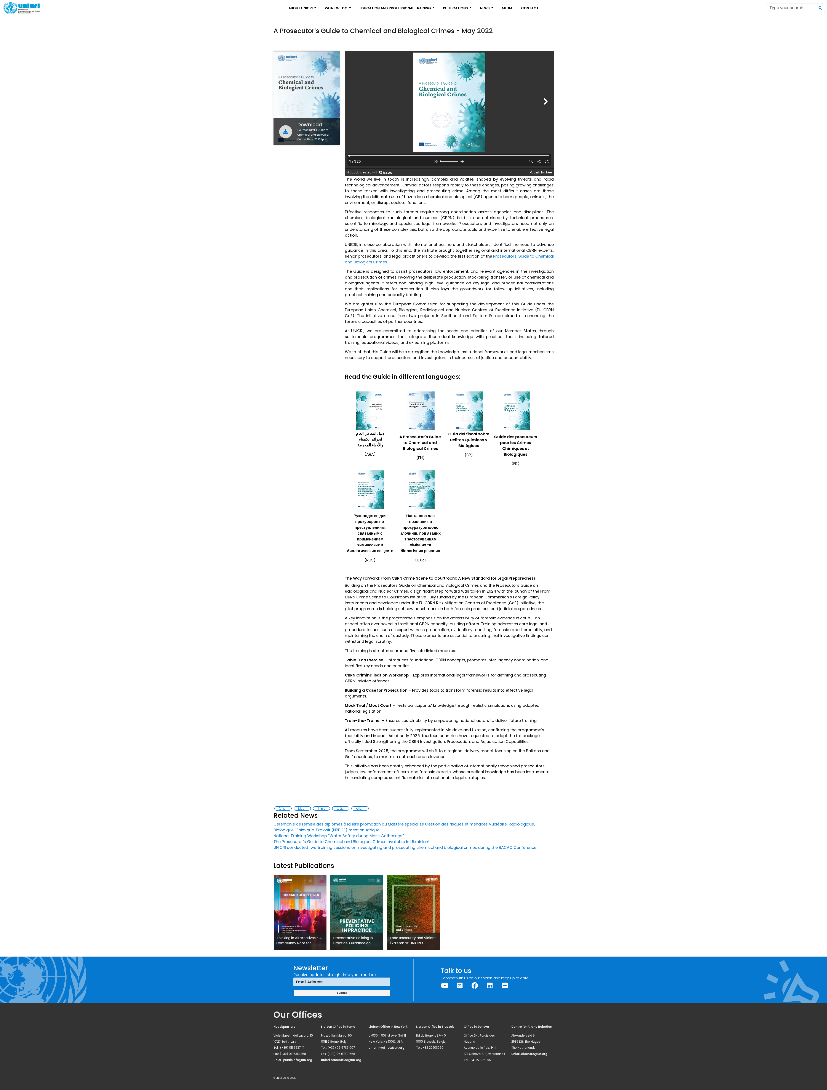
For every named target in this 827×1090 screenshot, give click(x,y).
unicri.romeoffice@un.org (341, 1060)
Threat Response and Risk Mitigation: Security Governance (323, 808)
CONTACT (530, 8)
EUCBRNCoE (304, 808)
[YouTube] (445, 985)
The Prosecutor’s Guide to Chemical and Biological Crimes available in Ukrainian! (351, 841)
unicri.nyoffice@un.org (387, 1048)
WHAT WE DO (336, 8)
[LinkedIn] (490, 985)
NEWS (485, 8)
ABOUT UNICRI (301, 8)
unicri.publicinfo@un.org (293, 1060)
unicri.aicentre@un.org (529, 1054)
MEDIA (507, 8)
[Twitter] (460, 985)
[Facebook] (475, 985)
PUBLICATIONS (456, 8)
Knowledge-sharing (362, 808)
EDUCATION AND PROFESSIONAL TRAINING (396, 8)
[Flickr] (505, 985)
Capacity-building (342, 808)
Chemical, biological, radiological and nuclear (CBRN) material (285, 808)
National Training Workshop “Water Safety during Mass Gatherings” (339, 835)
